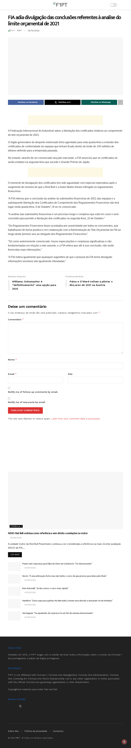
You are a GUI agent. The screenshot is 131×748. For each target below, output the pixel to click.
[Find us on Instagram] (14, 706)
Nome (12, 359)
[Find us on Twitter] (20, 706)
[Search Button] (121, 5)
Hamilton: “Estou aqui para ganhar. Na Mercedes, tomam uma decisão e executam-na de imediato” (67, 600)
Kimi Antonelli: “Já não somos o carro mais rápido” (45, 588)
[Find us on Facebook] (9, 706)
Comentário (16, 319)
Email (12, 373)
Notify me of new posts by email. (27, 402)
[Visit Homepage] (60, 5)
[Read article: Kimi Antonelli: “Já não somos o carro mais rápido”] (14, 591)
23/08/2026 (30, 580)
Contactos (58, 731)
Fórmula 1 (16, 526)
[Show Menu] (9, 5)
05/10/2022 (33, 30)
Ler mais (16, 554)
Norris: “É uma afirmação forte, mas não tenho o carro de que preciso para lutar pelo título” (64, 576)
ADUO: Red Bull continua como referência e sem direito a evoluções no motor (48, 533)
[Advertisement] (65, 120)
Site (70, 374)
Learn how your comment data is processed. (75, 418)
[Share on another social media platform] (120, 102)
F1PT (19, 30)
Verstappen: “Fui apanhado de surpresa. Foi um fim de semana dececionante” (57, 613)
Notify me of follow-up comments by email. (33, 392)
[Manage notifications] (124, 741)
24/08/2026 (30, 568)
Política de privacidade (35, 731)
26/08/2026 (15, 538)
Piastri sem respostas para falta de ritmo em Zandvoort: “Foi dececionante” (57, 564)
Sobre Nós (13, 731)
